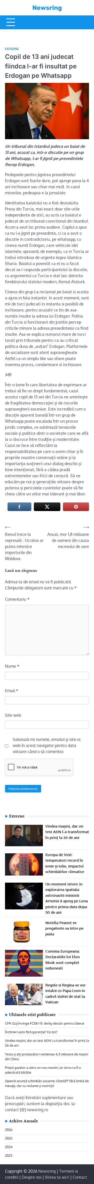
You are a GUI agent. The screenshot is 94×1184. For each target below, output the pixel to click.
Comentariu (17, 599)
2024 (9, 1147)
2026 (9, 1130)
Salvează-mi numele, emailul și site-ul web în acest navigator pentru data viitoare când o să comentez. (46, 745)
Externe (12, 49)
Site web (13, 715)
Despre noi (31, 1177)
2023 (8, 1155)
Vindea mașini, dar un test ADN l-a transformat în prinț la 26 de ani (67, 832)
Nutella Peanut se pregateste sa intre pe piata (64, 928)
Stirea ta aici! (57, 1177)
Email (11, 690)
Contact (80, 1177)
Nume (12, 666)
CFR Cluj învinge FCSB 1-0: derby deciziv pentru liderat (44, 1023)
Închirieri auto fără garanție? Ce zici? (31, 1032)
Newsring (47, 7)
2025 (8, 1138)
